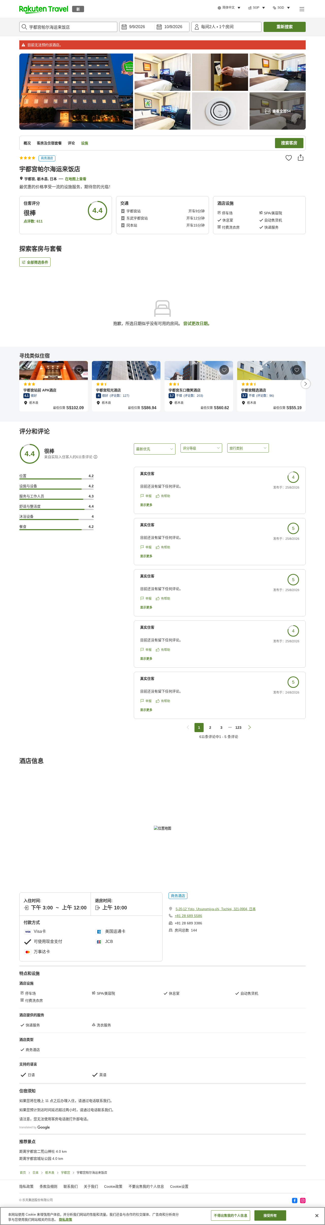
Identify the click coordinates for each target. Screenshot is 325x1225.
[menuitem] (230, 8)
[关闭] (316, 1215)
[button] (43, 9)
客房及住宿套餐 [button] (49, 143)
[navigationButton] (187, 727)
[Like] (288, 157)
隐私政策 (65, 1219)
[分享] (301, 157)
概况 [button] (27, 143)
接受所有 (270, 1215)
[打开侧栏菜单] (302, 9)
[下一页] (305, 383)
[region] (162, 1216)
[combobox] (68, 27)
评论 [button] (71, 143)
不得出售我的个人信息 (230, 1215)
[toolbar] (154, 27)
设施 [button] (84, 143)
